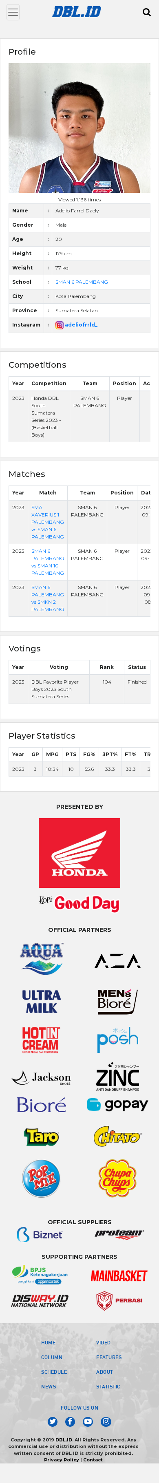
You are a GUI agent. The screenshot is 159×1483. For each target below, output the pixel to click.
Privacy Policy (61, 1460)
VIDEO (103, 1342)
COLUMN (51, 1357)
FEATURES (108, 1357)
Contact (93, 1460)
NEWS (48, 1386)
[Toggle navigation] (13, 12)
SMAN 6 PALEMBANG (81, 282)
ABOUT (104, 1371)
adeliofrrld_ (80, 325)
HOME (48, 1342)
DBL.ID (63, 1440)
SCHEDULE (54, 1371)
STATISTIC (108, 1386)
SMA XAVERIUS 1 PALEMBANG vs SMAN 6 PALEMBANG (47, 522)
